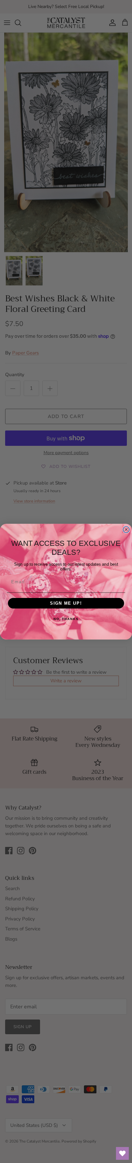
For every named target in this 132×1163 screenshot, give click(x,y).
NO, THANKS (66, 619)
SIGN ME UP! (66, 603)
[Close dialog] (126, 529)
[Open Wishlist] (122, 1153)
